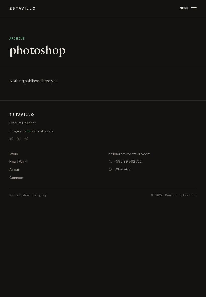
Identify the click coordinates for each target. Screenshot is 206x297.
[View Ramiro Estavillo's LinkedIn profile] (11, 139)
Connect (16, 178)
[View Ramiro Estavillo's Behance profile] (19, 139)
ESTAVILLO (22, 8)
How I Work (18, 162)
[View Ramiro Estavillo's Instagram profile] (26, 139)
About (14, 170)
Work (13, 154)
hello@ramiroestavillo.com (129, 154)
